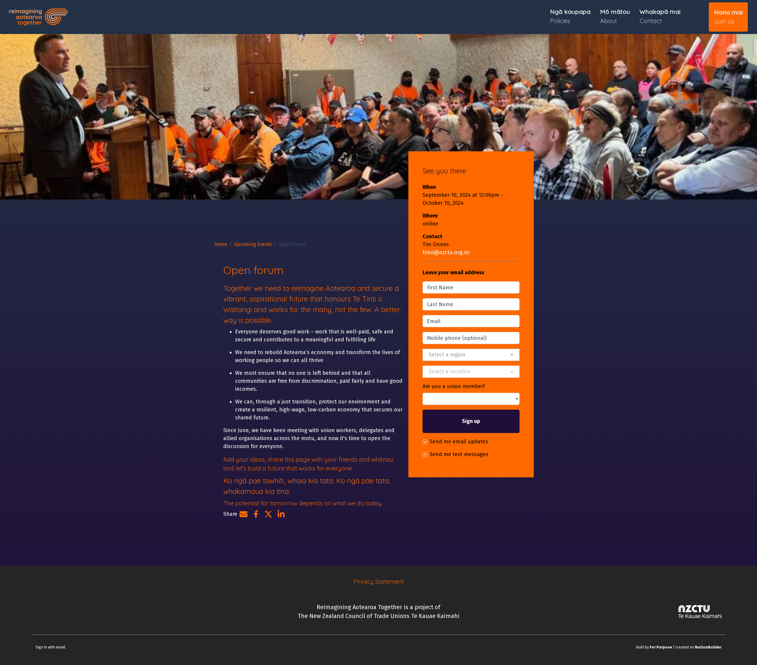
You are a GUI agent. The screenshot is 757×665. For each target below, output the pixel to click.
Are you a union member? (454, 386)
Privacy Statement (378, 581)
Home (220, 244)
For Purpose (661, 647)
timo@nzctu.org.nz (446, 252)
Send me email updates (459, 441)
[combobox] (471, 355)
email (60, 647)
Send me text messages (459, 454)
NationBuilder (708, 647)
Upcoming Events (253, 244)
